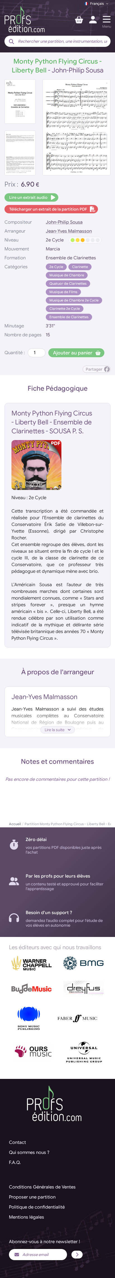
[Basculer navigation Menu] (107, 19)
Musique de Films (63, 292)
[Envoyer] (77, 1254)
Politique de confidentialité (37, 1207)
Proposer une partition (32, 1197)
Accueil (15, 824)
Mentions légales (26, 1217)
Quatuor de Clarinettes (68, 283)
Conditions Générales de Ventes (42, 1187)
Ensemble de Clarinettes (68, 317)
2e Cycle (56, 267)
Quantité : (14, 353)
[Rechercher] (11, 42)
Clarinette (80, 267)
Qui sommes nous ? (29, 1152)
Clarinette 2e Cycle (64, 308)
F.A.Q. (15, 1162)
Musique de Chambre (66, 275)
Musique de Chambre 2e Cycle (74, 300)
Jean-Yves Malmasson (69, 231)
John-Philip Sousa (64, 222)
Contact (17, 1142)
